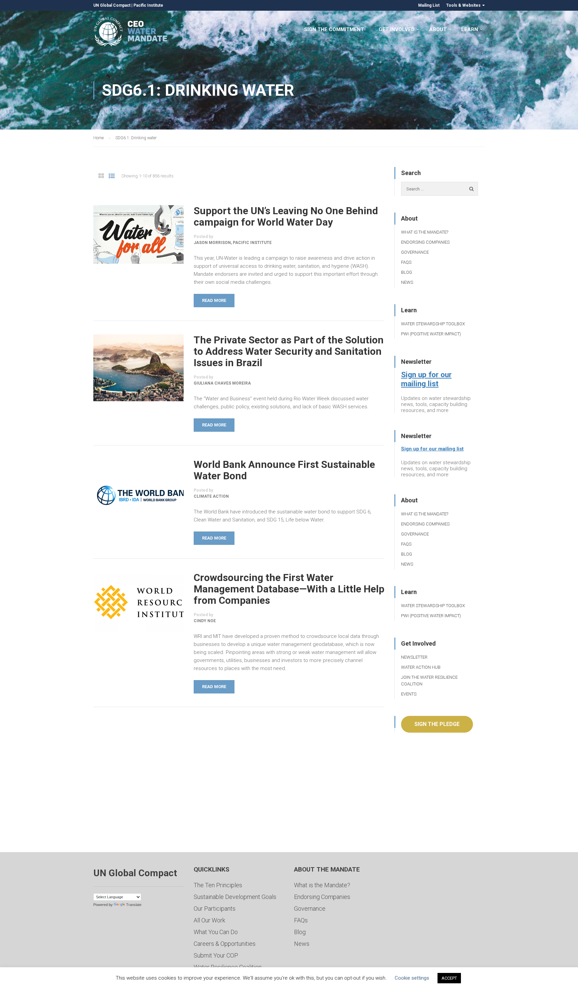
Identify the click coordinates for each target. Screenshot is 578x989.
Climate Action (211, 496)
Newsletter (414, 657)
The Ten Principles (218, 885)
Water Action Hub (421, 667)
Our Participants (214, 908)
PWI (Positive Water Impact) (431, 333)
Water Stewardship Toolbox (433, 323)
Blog (406, 272)
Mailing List (429, 5)
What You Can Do (216, 931)
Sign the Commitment (334, 29)
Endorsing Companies (425, 242)
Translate (133, 905)
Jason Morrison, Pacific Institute (233, 242)
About (438, 29)
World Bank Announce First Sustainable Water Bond (284, 470)
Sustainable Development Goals (235, 896)
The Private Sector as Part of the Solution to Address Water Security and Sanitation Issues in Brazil (289, 351)
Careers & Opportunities (225, 943)
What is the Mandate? (424, 232)
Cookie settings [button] (412, 978)
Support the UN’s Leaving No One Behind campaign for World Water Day (286, 216)
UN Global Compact (111, 5)
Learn (469, 29)
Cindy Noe (205, 621)
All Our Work (209, 920)
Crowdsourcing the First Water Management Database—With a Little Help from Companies (289, 589)
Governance (415, 252)
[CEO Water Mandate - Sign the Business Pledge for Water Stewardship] (131, 33)
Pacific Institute (148, 5)
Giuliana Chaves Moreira (222, 383)
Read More (214, 300)
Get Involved (396, 29)
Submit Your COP (216, 955)
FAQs (406, 262)
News (407, 282)
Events (408, 693)
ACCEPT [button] (449, 978)
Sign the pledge (437, 724)
